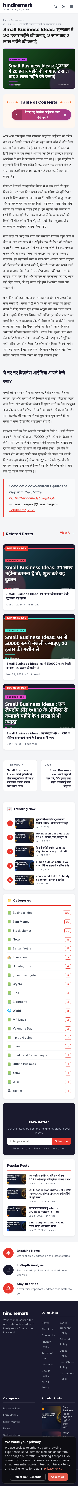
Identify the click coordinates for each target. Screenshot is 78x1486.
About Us (47, 1329)
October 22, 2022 (22, 510)
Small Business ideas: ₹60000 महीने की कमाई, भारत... (68, 1417)
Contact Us (49, 1335)
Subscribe (61, 1141)
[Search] (55, 6)
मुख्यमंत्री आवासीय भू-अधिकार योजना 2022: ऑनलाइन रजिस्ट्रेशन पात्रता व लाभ (53, 821)
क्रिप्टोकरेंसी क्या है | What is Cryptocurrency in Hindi (51, 849)
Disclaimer (48, 1364)
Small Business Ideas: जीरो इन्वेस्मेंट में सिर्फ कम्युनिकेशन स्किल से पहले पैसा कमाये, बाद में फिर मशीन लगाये (20, 778)
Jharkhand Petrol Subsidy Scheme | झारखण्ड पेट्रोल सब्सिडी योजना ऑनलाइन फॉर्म (53, 877)
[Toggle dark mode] (63, 6)
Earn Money (10, 1415)
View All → (67, 532)
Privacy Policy (53, 1468)
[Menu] (71, 6)
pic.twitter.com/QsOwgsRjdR (32, 498)
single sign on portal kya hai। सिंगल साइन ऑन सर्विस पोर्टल (53, 863)
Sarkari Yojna (11, 1435)
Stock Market (11, 1421)
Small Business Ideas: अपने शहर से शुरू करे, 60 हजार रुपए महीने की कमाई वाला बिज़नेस (58, 778)
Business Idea (16, 20)
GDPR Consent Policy (65, 1327)
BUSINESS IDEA (16, 548)
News (6, 1428)
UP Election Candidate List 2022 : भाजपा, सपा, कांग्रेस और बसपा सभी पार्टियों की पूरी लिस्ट (53, 835)
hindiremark (18, 5)
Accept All (58, 1476)
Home (5, 20)
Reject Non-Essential (28, 1476)
